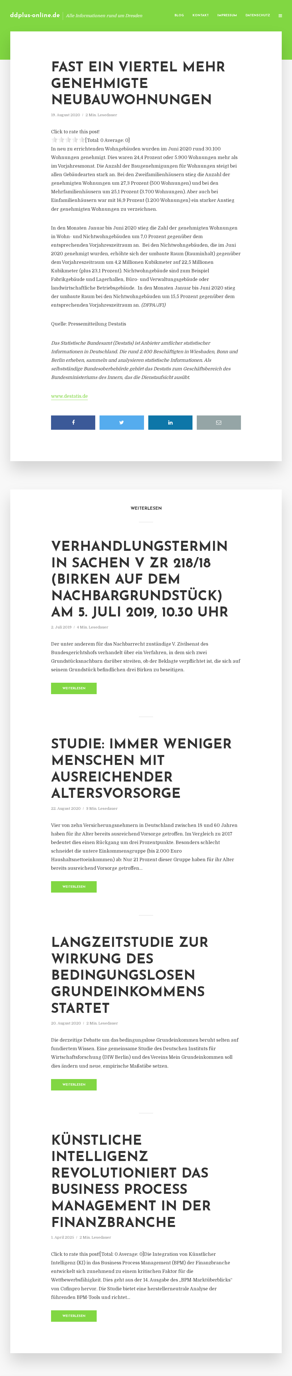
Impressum (227, 15)
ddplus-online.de (35, 16)
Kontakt (200, 15)
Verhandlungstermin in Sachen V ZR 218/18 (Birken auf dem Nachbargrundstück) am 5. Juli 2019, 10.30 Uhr (139, 580)
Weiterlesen (74, 688)
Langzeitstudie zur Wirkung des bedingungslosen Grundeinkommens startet (129, 976)
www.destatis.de (69, 396)
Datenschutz (258, 15)
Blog (179, 15)
